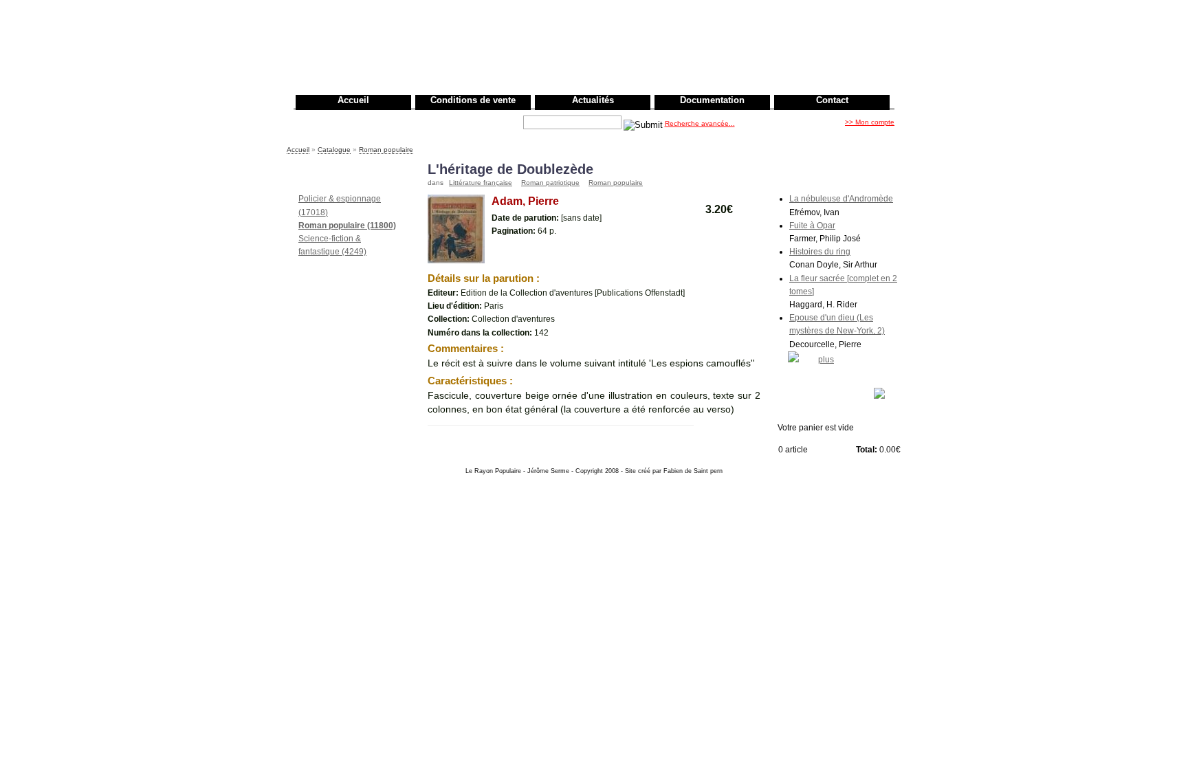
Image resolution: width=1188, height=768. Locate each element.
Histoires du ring (819, 251)
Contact (832, 100)
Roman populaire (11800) (347, 225)
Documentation (712, 100)
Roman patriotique (550, 182)
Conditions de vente (473, 100)
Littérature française (480, 182)
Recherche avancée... (700, 123)
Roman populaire (386, 149)
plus (826, 359)
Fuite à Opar (812, 225)
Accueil (353, 100)
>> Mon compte (869, 122)
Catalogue (334, 149)
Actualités (593, 100)
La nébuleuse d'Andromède (841, 199)
